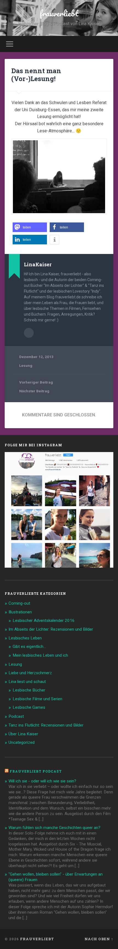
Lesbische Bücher (29, 690)
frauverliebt (59, 13)
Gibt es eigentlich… (29, 646)
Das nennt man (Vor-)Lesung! (36, 74)
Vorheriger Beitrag (36, 382)
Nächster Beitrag (34, 391)
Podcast (16, 716)
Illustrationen (20, 612)
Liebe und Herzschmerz (30, 672)
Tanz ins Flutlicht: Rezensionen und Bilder (46, 725)
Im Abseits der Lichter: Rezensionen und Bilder (51, 629)
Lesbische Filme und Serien (37, 698)
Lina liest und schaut (27, 681)
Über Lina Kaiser (23, 733)
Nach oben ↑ (99, 939)
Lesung (25, 365)
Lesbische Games (29, 707)
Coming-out (19, 603)
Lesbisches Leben (25, 638)
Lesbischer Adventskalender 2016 (44, 620)
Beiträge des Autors (29, 333)
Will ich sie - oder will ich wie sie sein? (42, 781)
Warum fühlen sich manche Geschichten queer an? (54, 827)
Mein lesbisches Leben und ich (40, 655)
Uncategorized (22, 742)
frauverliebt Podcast (36, 771)
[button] (30, 227)
